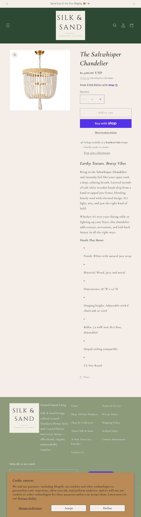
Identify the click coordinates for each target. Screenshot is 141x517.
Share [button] (86, 376)
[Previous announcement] (7, 4)
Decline (107, 508)
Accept (68, 508)
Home (74, 405)
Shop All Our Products (84, 414)
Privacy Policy (27, 498)
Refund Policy (110, 430)
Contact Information (114, 439)
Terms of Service (111, 405)
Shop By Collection (82, 422)
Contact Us (77, 452)
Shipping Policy (111, 422)
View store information (97, 152)
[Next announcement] (134, 4)
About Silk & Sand (82, 430)
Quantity (84, 91)
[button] (8, 25)
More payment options (106, 132)
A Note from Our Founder (81, 442)
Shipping (84, 78)
